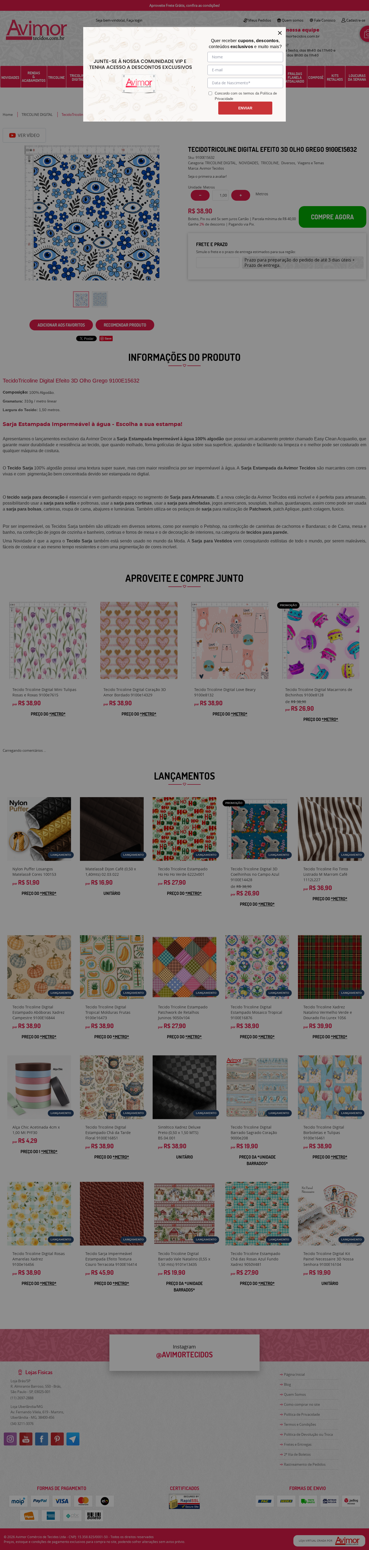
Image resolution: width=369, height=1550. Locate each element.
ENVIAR (245, 108)
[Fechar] (280, 33)
